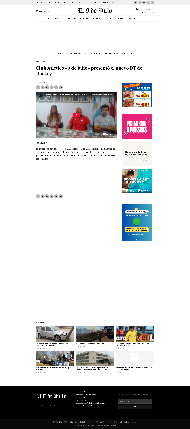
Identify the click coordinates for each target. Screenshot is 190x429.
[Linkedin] (144, 2)
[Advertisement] (95, 36)
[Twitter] (148, 2)
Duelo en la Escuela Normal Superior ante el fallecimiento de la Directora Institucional (92, 368)
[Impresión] (56, 87)
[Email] (52, 87)
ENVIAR (135, 407)
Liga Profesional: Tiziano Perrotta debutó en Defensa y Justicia (132, 344)
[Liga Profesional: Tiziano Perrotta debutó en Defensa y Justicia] (135, 334)
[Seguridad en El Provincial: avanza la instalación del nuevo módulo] (135, 358)
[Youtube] (152, 2)
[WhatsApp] (47, 87)
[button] (141, 18)
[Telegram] (61, 87)
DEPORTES (40, 61)
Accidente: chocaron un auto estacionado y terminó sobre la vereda (52, 344)
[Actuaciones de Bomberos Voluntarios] (95, 334)
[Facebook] (135, 2)
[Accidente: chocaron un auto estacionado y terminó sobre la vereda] (55, 334)
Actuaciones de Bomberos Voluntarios (90, 343)
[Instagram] (140, 2)
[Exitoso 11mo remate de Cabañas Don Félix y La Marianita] (55, 358)
